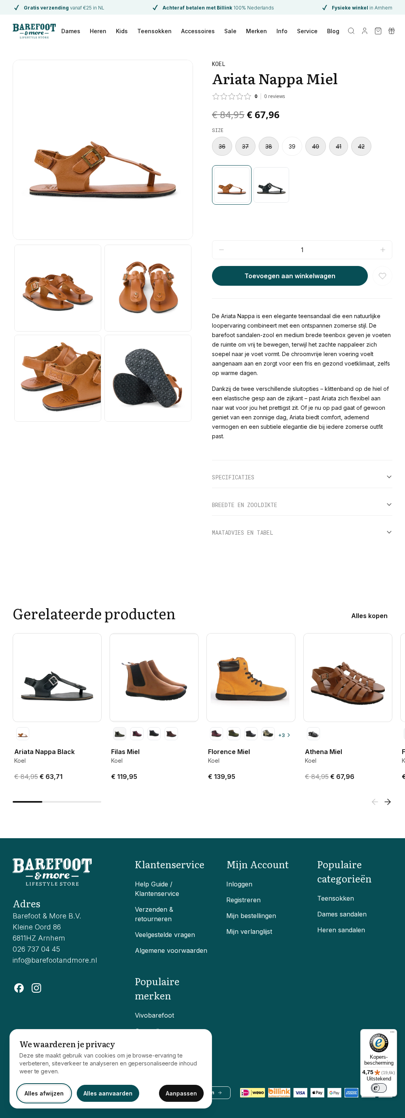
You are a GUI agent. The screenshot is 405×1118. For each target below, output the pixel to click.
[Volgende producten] (387, 802)
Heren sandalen (341, 930)
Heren (98, 31)
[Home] (34, 31)
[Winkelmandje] (378, 31)
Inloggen (239, 884)
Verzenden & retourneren (154, 914)
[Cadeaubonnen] (391, 31)
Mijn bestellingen (251, 916)
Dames (70, 31)
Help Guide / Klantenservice (157, 888)
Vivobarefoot (154, 1015)
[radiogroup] (302, 146)
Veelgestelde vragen (165, 935)
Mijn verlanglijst (249, 931)
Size (217, 130)
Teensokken (154, 31)
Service (307, 31)
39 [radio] (292, 146)
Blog (333, 31)
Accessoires (198, 31)
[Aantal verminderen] (221, 250)
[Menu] (392, 1034)
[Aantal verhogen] (383, 250)
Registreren (243, 900)
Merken (256, 31)
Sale (230, 31)
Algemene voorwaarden (171, 950)
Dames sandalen (342, 914)
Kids (122, 31)
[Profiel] (364, 31)
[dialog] (110, 1069)
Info (282, 31)
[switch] (379, 1088)
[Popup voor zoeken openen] (351, 31)
